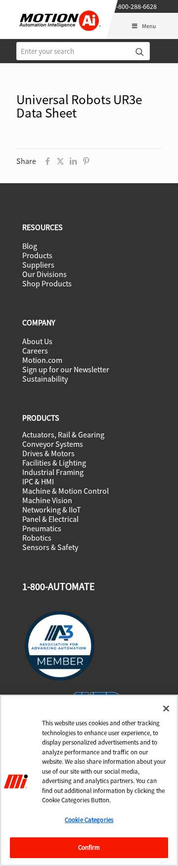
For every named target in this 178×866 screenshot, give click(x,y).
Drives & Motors (48, 453)
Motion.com (42, 360)
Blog (29, 246)
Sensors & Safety (50, 547)
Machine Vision (47, 500)
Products (37, 255)
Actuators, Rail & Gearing (63, 434)
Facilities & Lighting (54, 463)
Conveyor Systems (52, 444)
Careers (35, 350)
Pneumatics (41, 528)
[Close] (166, 708)
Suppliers (38, 265)
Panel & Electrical (50, 519)
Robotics (36, 538)
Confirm (89, 847)
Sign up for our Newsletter (65, 369)
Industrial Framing (53, 472)
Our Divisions (44, 274)
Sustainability (45, 379)
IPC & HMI (38, 481)
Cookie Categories (89, 820)
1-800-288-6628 (135, 6)
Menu (149, 26)
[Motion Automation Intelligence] (64, 34)
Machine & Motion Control (65, 491)
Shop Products (47, 283)
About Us (37, 341)
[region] (89, 780)
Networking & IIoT (51, 509)
